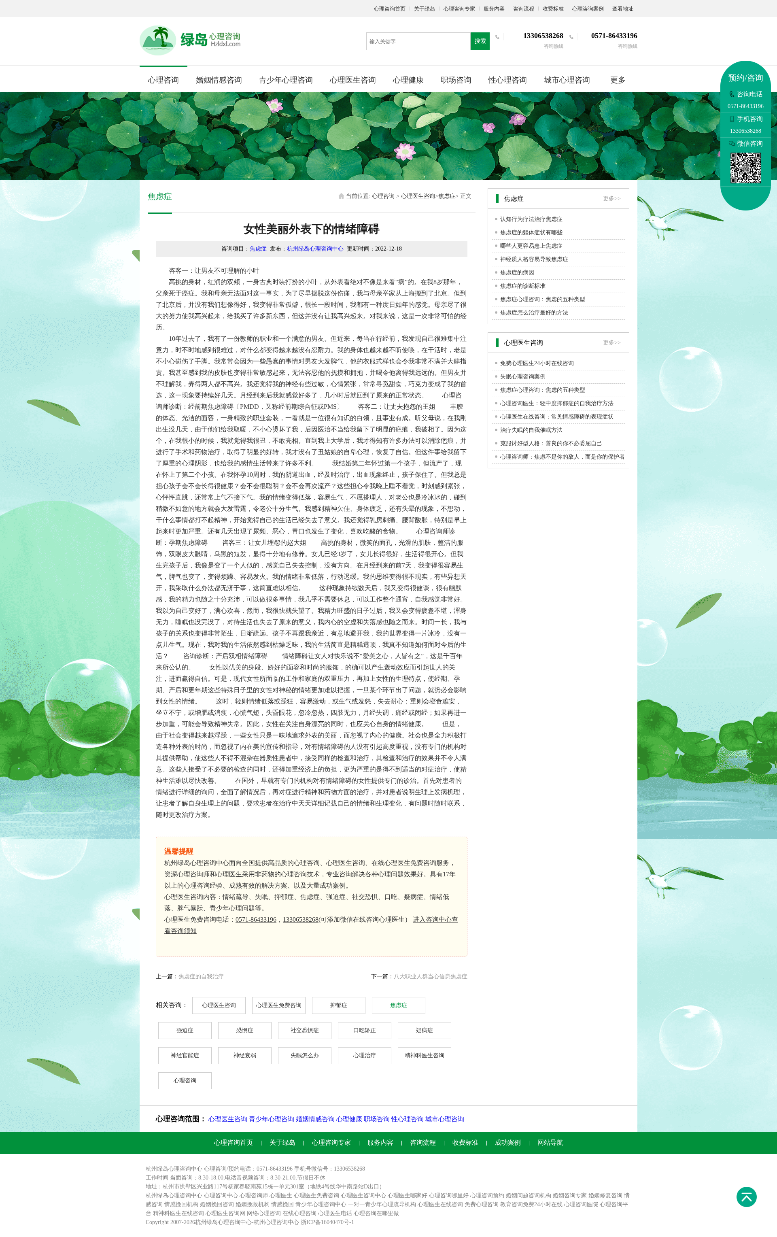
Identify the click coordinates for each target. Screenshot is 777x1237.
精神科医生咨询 (424, 1055)
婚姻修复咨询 (605, 1195)
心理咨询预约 (487, 1195)
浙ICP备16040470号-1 (327, 1222)
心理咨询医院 (581, 1204)
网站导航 (550, 1142)
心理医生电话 (335, 1213)
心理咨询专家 (459, 9)
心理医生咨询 (353, 80)
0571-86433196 (256, 919)
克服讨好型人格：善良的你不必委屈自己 (551, 443)
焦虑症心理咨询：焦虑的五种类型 (542, 299)
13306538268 (300, 919)
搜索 (480, 41)
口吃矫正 (364, 1030)
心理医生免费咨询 (278, 1005)
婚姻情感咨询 (219, 80)
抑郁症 (338, 1005)
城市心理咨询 (567, 80)
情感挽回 (282, 1204)
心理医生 (281, 1195)
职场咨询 (456, 80)
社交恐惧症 (305, 1030)
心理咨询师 (254, 1195)
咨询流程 (523, 9)
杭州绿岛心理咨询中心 (315, 249)
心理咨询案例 (588, 9)
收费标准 (553, 9)
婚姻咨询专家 (570, 1195)
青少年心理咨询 (286, 80)
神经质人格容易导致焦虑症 (534, 259)
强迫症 (184, 1030)
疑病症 (424, 1030)
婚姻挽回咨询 (217, 1204)
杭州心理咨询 (271, 1222)
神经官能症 (185, 1055)
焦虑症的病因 (517, 273)
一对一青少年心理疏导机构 (382, 1204)
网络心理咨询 (264, 1213)
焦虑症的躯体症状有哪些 (531, 233)
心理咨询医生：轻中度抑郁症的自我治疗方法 (557, 403)
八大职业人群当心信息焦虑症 (430, 976)
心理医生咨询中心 (363, 1195)
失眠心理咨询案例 (523, 377)
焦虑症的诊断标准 (523, 286)
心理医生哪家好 (407, 1195)
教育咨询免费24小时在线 (531, 1204)
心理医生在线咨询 (440, 1204)
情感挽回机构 (181, 1204)
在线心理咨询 (299, 1213)
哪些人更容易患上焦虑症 (531, 246)
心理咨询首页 (389, 9)
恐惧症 (244, 1030)
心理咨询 (163, 80)
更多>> (612, 199)
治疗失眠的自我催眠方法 (531, 430)
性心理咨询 (507, 80)
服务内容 (494, 9)
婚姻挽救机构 (253, 1204)
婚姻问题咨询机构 (528, 1195)
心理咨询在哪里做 (376, 1213)
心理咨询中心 (221, 1195)
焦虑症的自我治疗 (201, 976)
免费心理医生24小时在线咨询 (537, 363)
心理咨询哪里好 (449, 1195)
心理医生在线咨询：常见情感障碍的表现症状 (557, 417)
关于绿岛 (424, 9)
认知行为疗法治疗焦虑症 (531, 219)
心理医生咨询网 (225, 1213)
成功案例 (508, 1142)
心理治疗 (364, 1055)
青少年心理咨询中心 (320, 1204)
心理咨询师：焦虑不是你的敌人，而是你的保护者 (562, 457)
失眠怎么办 (305, 1055)
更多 (618, 80)
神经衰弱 (245, 1055)
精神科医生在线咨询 (178, 1213)
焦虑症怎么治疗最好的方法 (534, 313)
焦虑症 (446, 196)
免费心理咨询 (482, 1204)
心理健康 (408, 80)
